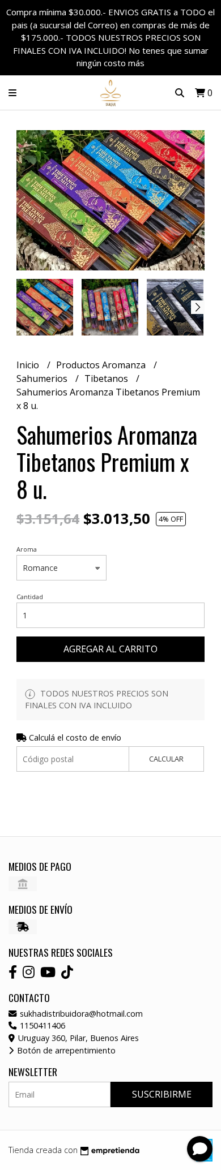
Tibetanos (107, 378)
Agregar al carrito (110, 649)
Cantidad (29, 596)
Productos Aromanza (102, 365)
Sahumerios (43, 378)
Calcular (166, 759)
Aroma (26, 549)
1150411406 (41, 1025)
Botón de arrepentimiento (65, 1050)
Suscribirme (162, 1094)
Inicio (28, 365)
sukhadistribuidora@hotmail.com (80, 1013)
